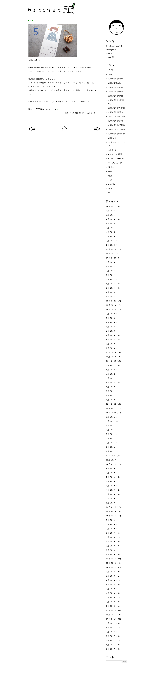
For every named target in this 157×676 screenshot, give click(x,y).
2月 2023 (110, 344)
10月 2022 (111, 361)
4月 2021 (110, 438)
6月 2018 (110, 584)
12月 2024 (111, 249)
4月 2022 (110, 387)
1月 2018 (110, 606)
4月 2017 (110, 645)
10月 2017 (111, 619)
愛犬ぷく (112, 167)
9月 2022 (110, 365)
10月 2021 (111, 413)
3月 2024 (110, 288)
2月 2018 (110, 602)
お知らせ (112, 138)
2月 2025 (110, 241)
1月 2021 (110, 451)
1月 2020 (110, 503)
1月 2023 (110, 348)
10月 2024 (111, 258)
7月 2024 (110, 271)
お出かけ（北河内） (117, 125)
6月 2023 (110, 327)
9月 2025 (110, 211)
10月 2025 (111, 206)
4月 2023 (110, 335)
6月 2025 (110, 223)
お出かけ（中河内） (117, 108)
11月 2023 (111, 305)
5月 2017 (110, 640)
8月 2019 (110, 524)
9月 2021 (110, 417)
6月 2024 (110, 275)
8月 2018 (110, 576)
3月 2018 (110, 597)
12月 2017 (111, 610)
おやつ (111, 74)
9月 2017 (110, 623)
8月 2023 (110, 318)
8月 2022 (110, 370)
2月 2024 (110, 292)
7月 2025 (110, 219)
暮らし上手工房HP (114, 46)
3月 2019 (110, 546)
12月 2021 (111, 404)
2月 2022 (110, 395)
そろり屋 (110, 57)
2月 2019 (110, 550)
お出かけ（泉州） (116, 96)
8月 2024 (110, 266)
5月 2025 (110, 228)
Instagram (111, 50)
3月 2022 (110, 391)
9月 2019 (110, 520)
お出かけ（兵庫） (116, 121)
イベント (112, 70)
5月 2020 (110, 486)
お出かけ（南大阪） (117, 116)
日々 (110, 189)
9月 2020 (110, 468)
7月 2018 (110, 580)
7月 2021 (110, 425)
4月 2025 (110, 232)
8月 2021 (110, 421)
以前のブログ (112, 53)
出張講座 (112, 184)
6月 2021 (110, 430)
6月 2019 (110, 533)
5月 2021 (110, 434)
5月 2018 (110, 589)
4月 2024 (110, 284)
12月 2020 (111, 456)
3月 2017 (110, 649)
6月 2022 (110, 378)
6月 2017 (110, 636)
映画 (110, 171)
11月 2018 (111, 563)
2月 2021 (110, 447)
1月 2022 (110, 400)
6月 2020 (110, 481)
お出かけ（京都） (116, 79)
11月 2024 (111, 254)
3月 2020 (110, 494)
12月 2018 (111, 559)
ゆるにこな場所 (115, 154)
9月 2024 (110, 262)
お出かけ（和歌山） (117, 134)
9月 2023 (110, 314)
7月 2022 (110, 374)
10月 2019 (111, 516)
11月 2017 (111, 615)
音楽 (110, 176)
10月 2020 (111, 464)
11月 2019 (111, 511)
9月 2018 (110, 572)
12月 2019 (111, 507)
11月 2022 (111, 357)
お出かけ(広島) (115, 83)
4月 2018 (110, 593)
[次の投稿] (32, 131)
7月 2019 (110, 529)
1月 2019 (110, 554)
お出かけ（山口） (116, 87)
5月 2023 (110, 331)
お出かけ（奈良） (116, 112)
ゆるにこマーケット (117, 159)
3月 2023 (110, 340)
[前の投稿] (97, 131)
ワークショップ (115, 163)
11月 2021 (111, 408)
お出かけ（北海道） (117, 129)
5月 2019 (110, 537)
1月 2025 (110, 245)
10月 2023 (111, 309)
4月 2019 (110, 542)
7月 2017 (110, 632)
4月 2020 (110, 490)
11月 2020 (111, 460)
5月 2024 (110, 279)
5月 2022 (110, 382)
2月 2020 (110, 499)
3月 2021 (110, 443)
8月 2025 (110, 215)
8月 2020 (110, 473)
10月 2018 (111, 567)
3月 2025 (110, 236)
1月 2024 (110, 297)
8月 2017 (110, 627)
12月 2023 (111, 301)
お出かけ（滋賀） (116, 91)
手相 (110, 180)
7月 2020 (110, 477)
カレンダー (92, 113)
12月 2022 (111, 352)
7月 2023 (110, 322)
